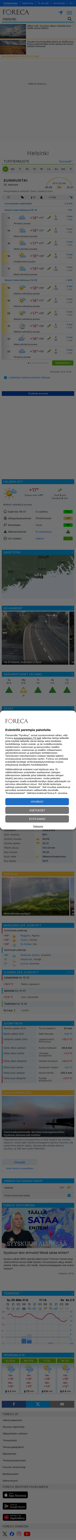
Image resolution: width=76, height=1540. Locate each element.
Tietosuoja (38, 826)
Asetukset (37, 810)
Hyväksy (37, 801)
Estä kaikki (37, 818)
